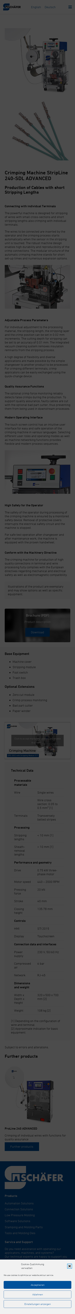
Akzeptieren (37, 1284)
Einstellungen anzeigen (37, 1304)
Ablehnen (37, 1294)
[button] (69, 1266)
